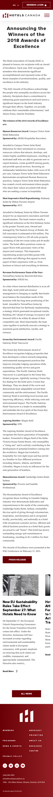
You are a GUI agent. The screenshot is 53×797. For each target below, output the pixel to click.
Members (8, 730)
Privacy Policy (12, 756)
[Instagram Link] (11, 765)
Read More (8, 671)
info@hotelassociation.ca (13, 778)
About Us (35, 741)
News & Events (12, 746)
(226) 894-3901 (9, 775)
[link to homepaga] (21, 15)
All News (26, 693)
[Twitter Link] (5, 765)
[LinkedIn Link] (17, 765)
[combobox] (15, 5)
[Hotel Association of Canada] (26, 715)
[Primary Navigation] (46, 15)
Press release (17, 559)
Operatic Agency (10, 791)
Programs (9, 741)
